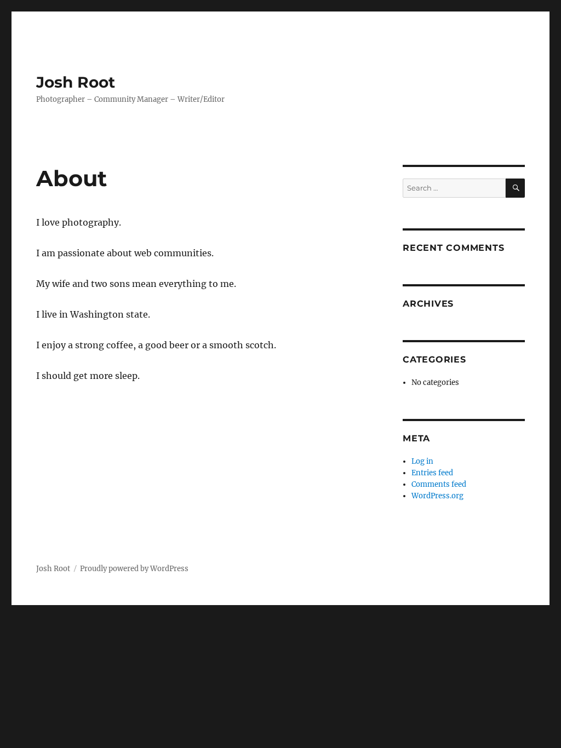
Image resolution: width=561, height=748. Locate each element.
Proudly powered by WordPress (134, 568)
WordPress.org (437, 495)
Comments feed (438, 484)
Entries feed (432, 472)
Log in (422, 461)
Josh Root (75, 82)
